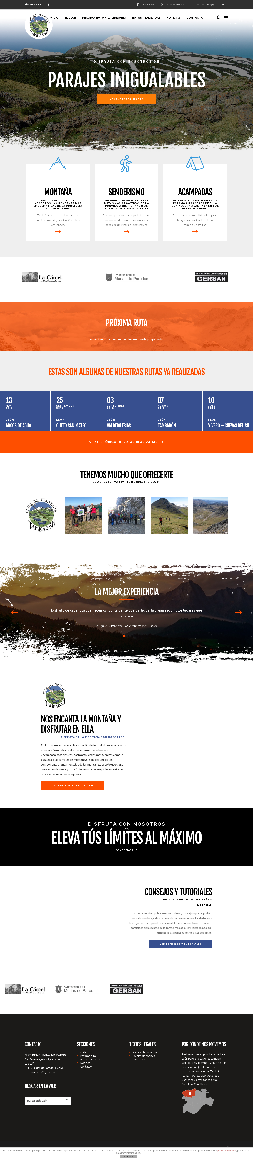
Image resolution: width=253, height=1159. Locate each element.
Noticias (85, 1057)
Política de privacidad (145, 1046)
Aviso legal (139, 1053)
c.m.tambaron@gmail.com (41, 1066)
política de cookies (226, 1150)
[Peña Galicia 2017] (83, 515)
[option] (42, 277)
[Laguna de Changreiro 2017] (41, 515)
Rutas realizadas (90, 1053)
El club (84, 1046)
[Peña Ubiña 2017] (126, 515)
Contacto (86, 1060)
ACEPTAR (128, 1156)
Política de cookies (144, 1050)
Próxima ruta (88, 1050)
